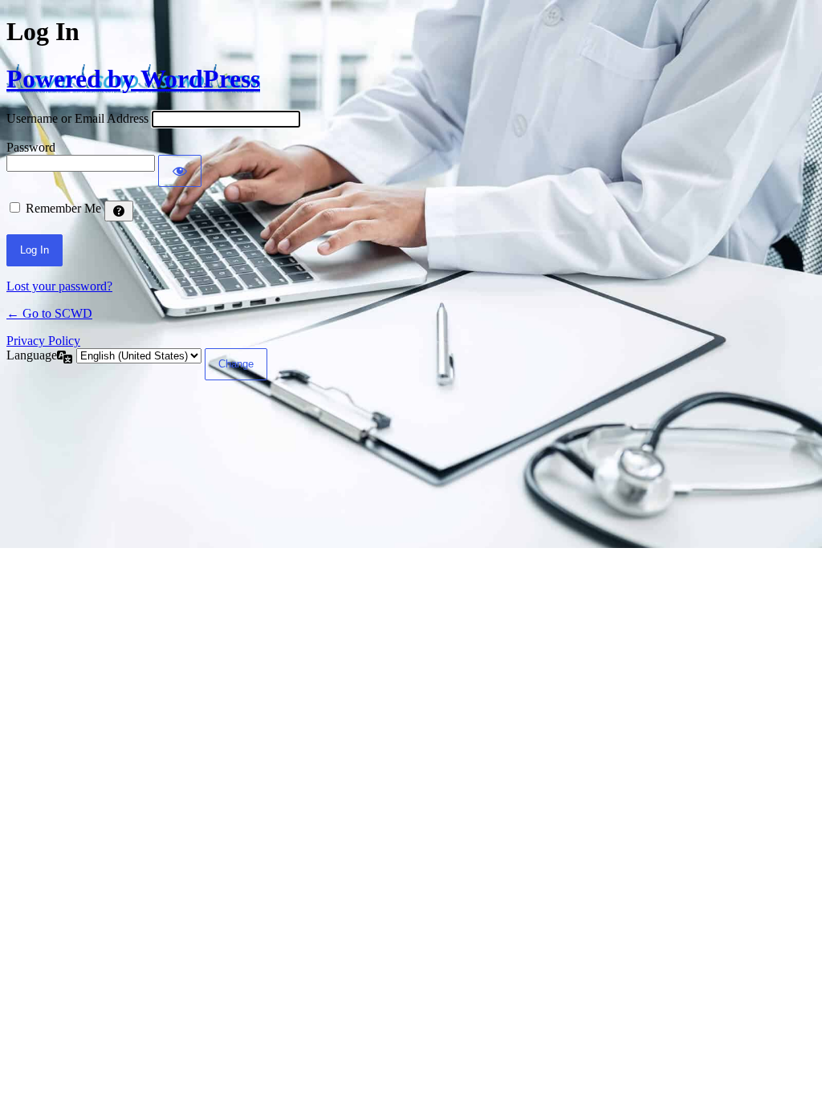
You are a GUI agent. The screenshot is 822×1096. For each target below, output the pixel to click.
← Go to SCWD (49, 313)
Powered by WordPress (133, 78)
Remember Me (63, 208)
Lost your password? (59, 286)
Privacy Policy (43, 340)
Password (30, 147)
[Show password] (179, 171)
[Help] (118, 211)
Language (31, 355)
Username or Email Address (77, 118)
